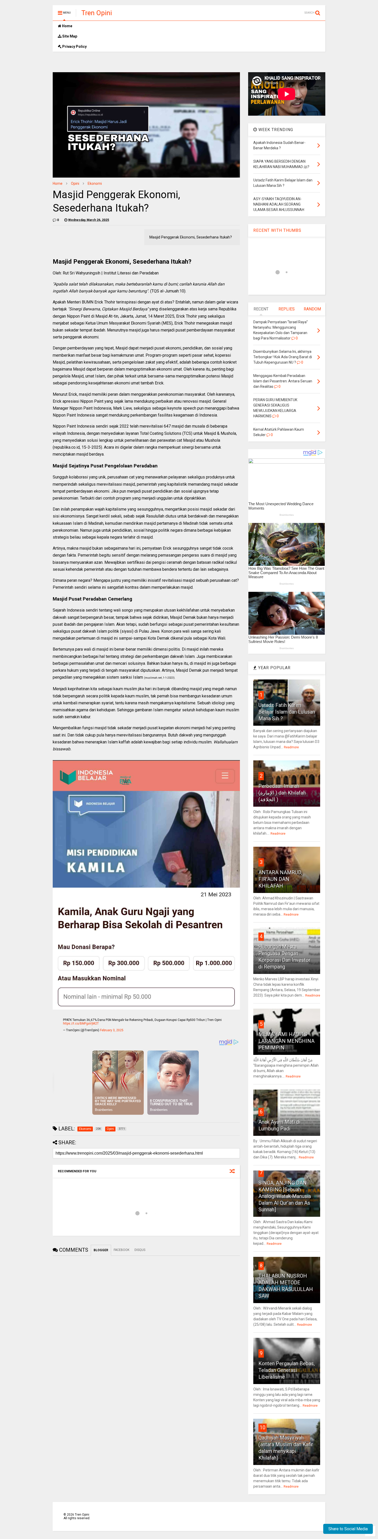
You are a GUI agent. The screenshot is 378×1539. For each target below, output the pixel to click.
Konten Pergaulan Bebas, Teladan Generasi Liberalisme (286, 1370)
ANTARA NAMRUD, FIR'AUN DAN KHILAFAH (280, 879)
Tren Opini (96, 13)
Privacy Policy (74, 46)
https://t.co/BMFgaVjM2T (81, 1023)
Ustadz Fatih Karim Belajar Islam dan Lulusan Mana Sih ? (286, 712)
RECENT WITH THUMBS (277, 230)
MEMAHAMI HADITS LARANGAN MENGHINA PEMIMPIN (286, 1041)
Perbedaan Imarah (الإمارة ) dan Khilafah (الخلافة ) (282, 793)
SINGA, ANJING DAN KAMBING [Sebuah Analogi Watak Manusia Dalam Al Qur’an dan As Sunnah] (284, 1196)
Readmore (291, 747)
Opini (75, 183)
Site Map (69, 36)
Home (66, 26)
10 (262, 1427)
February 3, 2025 (111, 1030)
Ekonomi (95, 183)
